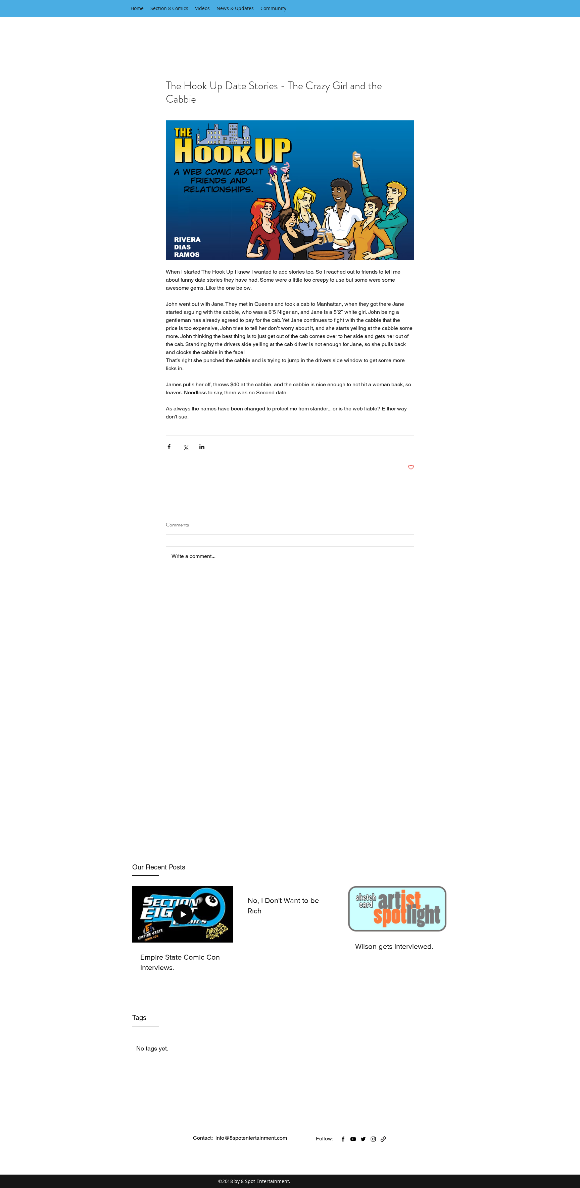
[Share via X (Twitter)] (185, 447)
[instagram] (373, 1139)
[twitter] (363, 1139)
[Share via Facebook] (169, 447)
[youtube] (353, 1139)
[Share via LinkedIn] (202, 447)
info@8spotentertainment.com (251, 1138)
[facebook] (343, 1139)
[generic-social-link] (383, 1139)
